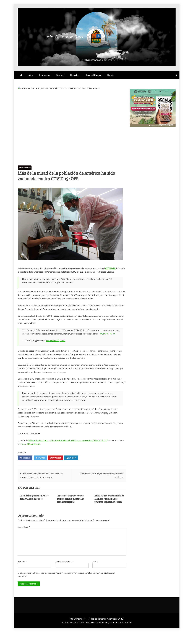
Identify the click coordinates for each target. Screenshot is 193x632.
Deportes (74, 75)
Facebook (25, 457)
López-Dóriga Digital (30, 444)
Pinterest (56, 457)
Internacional (25, 167)
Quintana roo (44, 75)
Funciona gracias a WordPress (75, 622)
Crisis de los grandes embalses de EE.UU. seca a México (34, 497)
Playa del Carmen (93, 75)
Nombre (22, 561)
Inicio (30, 75)
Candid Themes (125, 622)
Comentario (24, 527)
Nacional (60, 75)
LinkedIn (72, 457)
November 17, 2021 (55, 340)
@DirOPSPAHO (107, 333)
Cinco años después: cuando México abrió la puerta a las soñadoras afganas (70, 498)
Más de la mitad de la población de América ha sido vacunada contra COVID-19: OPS (68, 440)
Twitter (41, 457)
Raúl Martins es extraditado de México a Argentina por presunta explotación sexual (109, 498)
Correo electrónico (64, 561)
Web (94, 561)
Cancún (110, 75)
